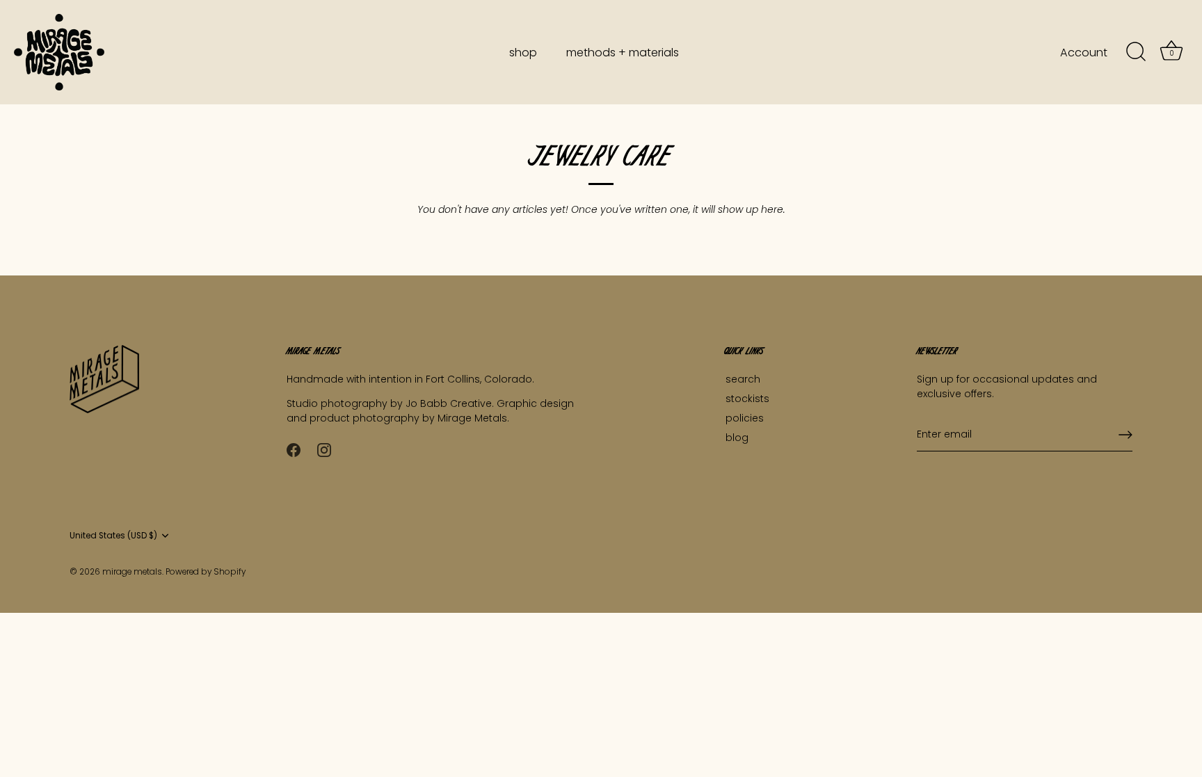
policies (745, 418)
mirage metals (132, 571)
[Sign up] (1125, 435)
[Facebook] (293, 449)
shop (523, 53)
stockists (747, 399)
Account (1083, 52)
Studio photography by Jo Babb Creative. (392, 403)
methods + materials (622, 53)
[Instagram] (324, 449)
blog (737, 437)
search (743, 379)
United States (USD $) (113, 536)
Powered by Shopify (206, 571)
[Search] (1136, 52)
